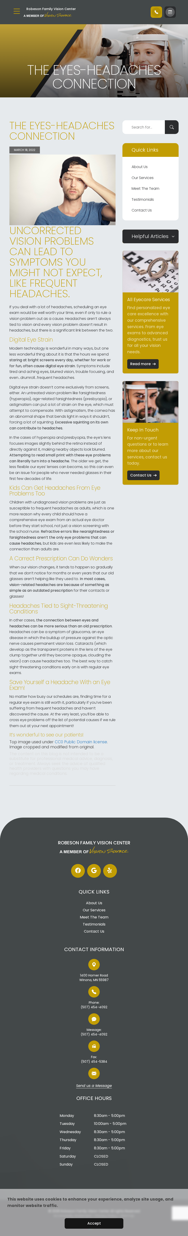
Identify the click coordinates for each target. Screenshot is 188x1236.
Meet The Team (145, 188)
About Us (140, 166)
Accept (94, 1223)
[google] (94, 871)
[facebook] (78, 871)
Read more (140, 364)
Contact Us (142, 210)
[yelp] (110, 871)
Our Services (143, 177)
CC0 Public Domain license (81, 742)
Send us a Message (94, 1086)
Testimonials (143, 199)
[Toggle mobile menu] (16, 11)
